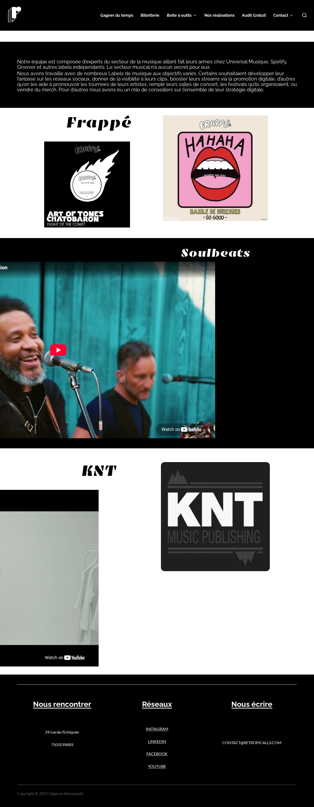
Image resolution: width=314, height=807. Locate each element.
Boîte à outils (179, 15)
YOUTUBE (157, 766)
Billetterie (150, 15)
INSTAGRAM (157, 728)
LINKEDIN (157, 741)
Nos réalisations (219, 15)
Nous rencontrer (62, 704)
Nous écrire (251, 704)
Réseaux (157, 704)
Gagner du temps (116, 15)
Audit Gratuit (254, 15)
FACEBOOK (157, 753)
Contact (280, 15)
